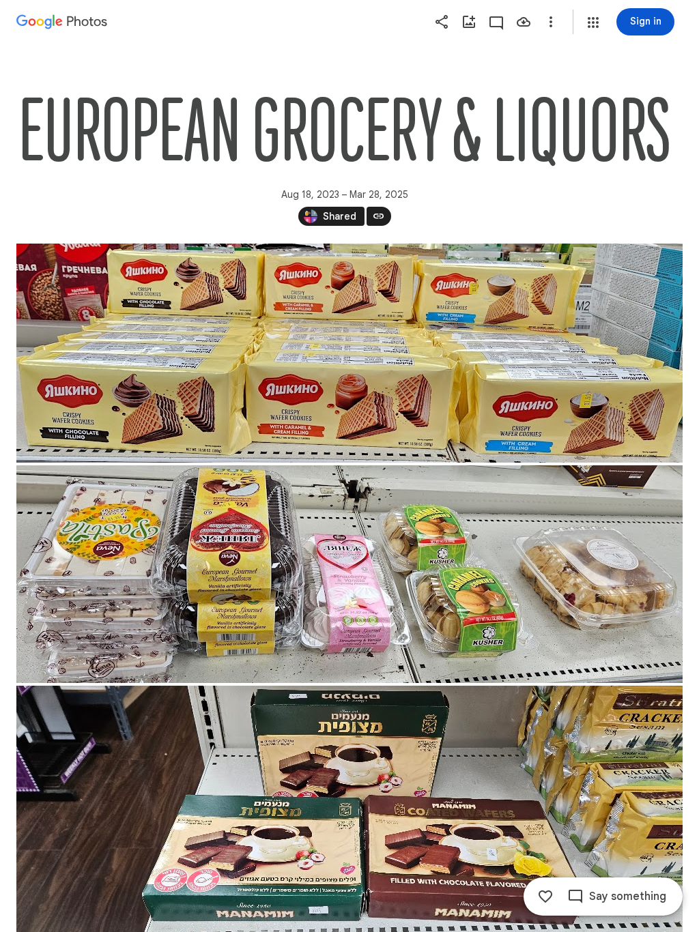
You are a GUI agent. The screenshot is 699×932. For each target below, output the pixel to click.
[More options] (551, 21)
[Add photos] (469, 21)
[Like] (545, 896)
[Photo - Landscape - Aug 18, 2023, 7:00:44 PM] (349, 574)
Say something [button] (627, 896)
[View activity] (496, 21)
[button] (593, 22)
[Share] (441, 21)
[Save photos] (523, 21)
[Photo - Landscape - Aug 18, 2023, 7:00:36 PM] (349, 353)
